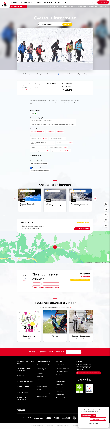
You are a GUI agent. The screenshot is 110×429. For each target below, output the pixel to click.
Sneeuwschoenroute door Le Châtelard (80, 205)
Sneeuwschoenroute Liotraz (27, 205)
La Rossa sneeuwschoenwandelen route (53, 205)
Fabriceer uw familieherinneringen (78, 6)
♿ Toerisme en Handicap (65, 74)
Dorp (85, 74)
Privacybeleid (50, 425)
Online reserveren (17, 6)
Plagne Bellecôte (60, 381)
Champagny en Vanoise (28, 190)
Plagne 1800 (59, 378)
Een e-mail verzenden (68, 90)
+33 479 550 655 (85, 276)
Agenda (57, 2)
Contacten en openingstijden (89, 373)
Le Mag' (65, 2)
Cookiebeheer (75, 425)
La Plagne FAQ (24, 387)
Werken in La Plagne (26, 381)
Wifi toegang (40, 383)
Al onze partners (25, 405)
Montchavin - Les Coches (62, 368)
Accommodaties (26, 2)
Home (45, 6)
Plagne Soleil (59, 388)
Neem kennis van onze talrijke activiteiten (59, 6)
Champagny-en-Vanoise (62, 371)
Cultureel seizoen (29, 336)
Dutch (94, 2)
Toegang (36, 284)
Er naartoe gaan (83, 228)
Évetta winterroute (103, 6)
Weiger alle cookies (98, 419)
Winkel (21, 376)
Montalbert (59, 374)
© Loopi (108, 262)
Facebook (68, 84)
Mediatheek (40, 376)
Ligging (78, 74)
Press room (39, 389)
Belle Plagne (59, 391)
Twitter (68, 86)
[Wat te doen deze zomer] (106, 204)
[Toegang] (106, 225)
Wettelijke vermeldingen (37, 425)
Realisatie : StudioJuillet (63, 425)
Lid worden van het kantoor (43, 364)
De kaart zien (25, 89)
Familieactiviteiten (93, 6)
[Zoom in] (108, 255)
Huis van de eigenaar (42, 386)
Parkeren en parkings (51, 284)
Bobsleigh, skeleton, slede (81, 336)
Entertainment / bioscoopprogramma (46, 287)
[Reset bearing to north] (108, 259)
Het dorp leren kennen (81, 280)
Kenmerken (50, 74)
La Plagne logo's (41, 379)
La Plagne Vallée (60, 364)
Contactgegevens (28, 74)
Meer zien (67, 24)
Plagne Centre (60, 384)
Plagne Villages (60, 394)
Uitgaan (38, 2)
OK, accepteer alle (88, 416)
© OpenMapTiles (88, 262)
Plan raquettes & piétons (37, 131)
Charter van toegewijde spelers (45, 393)
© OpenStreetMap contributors (99, 262)
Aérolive (55, 336)
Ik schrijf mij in (74, 352)
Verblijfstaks (40, 373)
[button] (95, 198)
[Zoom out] (108, 257)
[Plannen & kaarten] (106, 209)
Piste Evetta (50, 131)
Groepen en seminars (42, 396)
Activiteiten (47, 2)
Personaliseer (93, 424)
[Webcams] (106, 214)
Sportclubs (23, 392)
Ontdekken (14, 2)
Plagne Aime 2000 (60, 398)
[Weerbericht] (106, 220)
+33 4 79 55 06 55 (51, 84)
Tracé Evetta (60, 131)
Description (40, 74)
